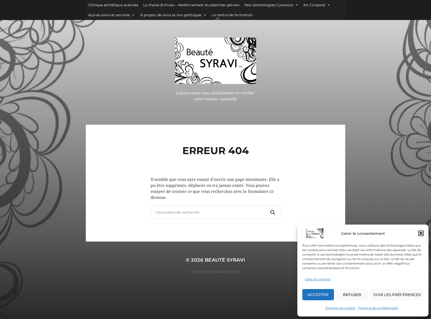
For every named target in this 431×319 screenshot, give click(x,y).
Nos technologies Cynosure (268, 5)
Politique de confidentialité (378, 308)
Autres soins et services (109, 15)
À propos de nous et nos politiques (171, 15)
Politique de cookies (340, 308)
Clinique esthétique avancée (113, 5)
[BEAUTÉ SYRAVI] (215, 60)
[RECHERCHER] (272, 212)
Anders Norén (226, 272)
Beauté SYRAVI (225, 260)
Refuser (352, 294)
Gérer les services (317, 279)
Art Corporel (314, 5)
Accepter (318, 294)
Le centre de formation (232, 15)
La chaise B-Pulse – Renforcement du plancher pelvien (191, 5)
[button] (421, 233)
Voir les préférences (397, 294)
